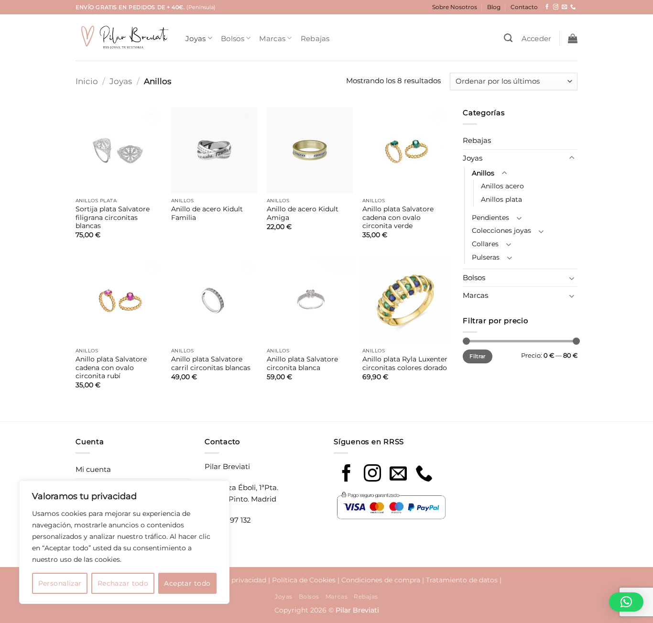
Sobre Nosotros (454, 7)
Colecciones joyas (501, 230)
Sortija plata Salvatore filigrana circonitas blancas (113, 217)
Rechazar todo (123, 583)
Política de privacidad (230, 580)
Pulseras (486, 257)
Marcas (272, 38)
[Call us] (424, 474)
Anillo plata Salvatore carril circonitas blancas (210, 363)
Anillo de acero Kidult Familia (207, 213)
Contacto (524, 7)
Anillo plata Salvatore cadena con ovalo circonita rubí (111, 367)
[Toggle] (571, 158)
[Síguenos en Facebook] (547, 7)
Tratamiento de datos (462, 580)
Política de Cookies (304, 580)
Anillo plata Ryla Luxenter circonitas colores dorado (404, 363)
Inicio (87, 81)
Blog (494, 7)
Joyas (195, 38)
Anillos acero (502, 186)
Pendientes (490, 217)
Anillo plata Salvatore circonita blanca (302, 363)
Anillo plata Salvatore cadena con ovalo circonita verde (398, 217)
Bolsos (232, 38)
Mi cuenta (93, 469)
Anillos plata (501, 199)
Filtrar (477, 356)
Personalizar (60, 583)
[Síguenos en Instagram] (555, 7)
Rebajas (315, 38)
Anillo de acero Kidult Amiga (302, 213)
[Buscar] (508, 38)
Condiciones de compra (380, 580)
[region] (124, 542)
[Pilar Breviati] (123, 37)
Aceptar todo (187, 583)
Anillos (483, 173)
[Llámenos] (573, 7)
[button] (537, 38)
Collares (485, 244)
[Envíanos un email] (564, 7)
